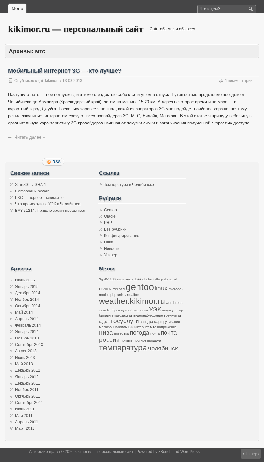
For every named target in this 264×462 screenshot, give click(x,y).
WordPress (190, 451)
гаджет (104, 322)
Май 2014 (24, 312)
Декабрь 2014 (27, 293)
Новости (111, 248)
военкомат (172, 315)
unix (120, 295)
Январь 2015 (27, 286)
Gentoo (110, 210)
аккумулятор (172, 310)
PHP (108, 223)
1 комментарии (239, 80)
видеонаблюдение (148, 315)
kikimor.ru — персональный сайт (75, 28)
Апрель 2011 (26, 422)
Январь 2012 (27, 377)
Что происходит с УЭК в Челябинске (48, 204)
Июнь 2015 (25, 280)
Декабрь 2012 (27, 370)
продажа (154, 340)
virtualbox (132, 295)
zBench (165, 451)
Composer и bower (32, 191)
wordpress (174, 303)
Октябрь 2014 (27, 306)
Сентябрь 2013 (29, 344)
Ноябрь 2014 (27, 299)
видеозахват (122, 315)
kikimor (51, 80)
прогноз (140, 340)
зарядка (146, 322)
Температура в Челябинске (129, 184)
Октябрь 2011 (27, 396)
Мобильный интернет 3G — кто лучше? (64, 70)
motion (104, 295)
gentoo (140, 286)
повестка (121, 333)
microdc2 (176, 289)
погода (139, 332)
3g (101, 279)
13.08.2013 (72, 80)
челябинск (163, 348)
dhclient (148, 279)
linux (161, 288)
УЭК (155, 309)
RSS (56, 162)
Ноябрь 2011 (27, 390)
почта (155, 333)
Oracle (110, 216)
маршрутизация (167, 322)
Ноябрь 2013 (27, 338)
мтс (153, 327)
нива (106, 332)
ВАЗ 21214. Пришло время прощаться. (50, 210)
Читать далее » (29, 137)
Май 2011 (24, 415)
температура (123, 347)
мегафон (106, 327)
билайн (105, 315)
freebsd (119, 289)
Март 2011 (24, 428)
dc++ (137, 279)
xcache (105, 310)
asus (120, 279)
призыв (127, 340)
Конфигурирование (121, 235)
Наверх (252, 454)
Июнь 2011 (25, 409)
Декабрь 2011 (27, 383)
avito (129, 279)
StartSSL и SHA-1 (30, 184)
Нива (108, 242)
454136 (110, 279)
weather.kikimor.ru (132, 301)
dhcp (159, 279)
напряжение (167, 327)
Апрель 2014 (27, 319)
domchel (170, 279)
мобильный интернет (132, 327)
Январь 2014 (27, 331)
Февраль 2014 (28, 325)
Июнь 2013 (25, 357)
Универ (110, 255)
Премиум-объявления (130, 310)
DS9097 (105, 289)
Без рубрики (115, 229)
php (113, 295)
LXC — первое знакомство (39, 197)
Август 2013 (26, 351)
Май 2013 (24, 364)
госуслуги (125, 321)
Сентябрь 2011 (29, 402)
